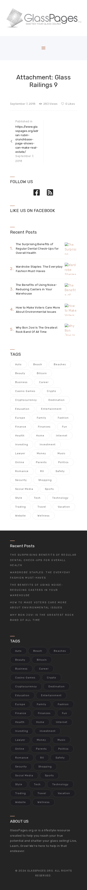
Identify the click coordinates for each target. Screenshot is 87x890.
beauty (20, 373)
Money (41, 453)
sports (49, 489)
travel (41, 506)
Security (21, 480)
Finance (20, 426)
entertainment (51, 409)
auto (18, 364)
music (61, 453)
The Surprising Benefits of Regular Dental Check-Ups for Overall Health (37, 248)
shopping (45, 480)
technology (60, 497)
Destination (56, 400)
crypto (51, 391)
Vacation (64, 506)
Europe (20, 417)
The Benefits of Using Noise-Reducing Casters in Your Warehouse (36, 289)
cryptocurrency (26, 400)
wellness (43, 515)
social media (24, 489)
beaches (60, 364)
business (21, 382)
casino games (25, 391)
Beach (37, 364)
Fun (64, 426)
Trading (20, 506)
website (20, 515)
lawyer (20, 453)
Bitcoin (42, 373)
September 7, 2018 (22, 103)
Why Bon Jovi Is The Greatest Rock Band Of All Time (36, 330)
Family (41, 417)
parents (41, 462)
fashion (63, 417)
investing (21, 444)
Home (40, 435)
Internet (61, 435)
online (19, 462)
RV (42, 471)
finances (44, 426)
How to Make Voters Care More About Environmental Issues (38, 310)
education (22, 409)
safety (60, 471)
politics (63, 462)
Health (20, 435)
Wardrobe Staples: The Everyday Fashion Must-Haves (39, 269)
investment (48, 444)
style (18, 497)
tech (37, 497)
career (44, 382)
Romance (22, 471)
